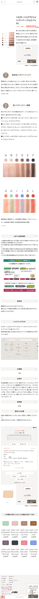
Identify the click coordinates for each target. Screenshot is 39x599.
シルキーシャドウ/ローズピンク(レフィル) (24, 551)
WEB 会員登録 (4, 578)
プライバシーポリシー (7, 591)
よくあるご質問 (11, 582)
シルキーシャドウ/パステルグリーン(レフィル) (5, 532)
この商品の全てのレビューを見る (19, 482)
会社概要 (3, 591)
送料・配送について (11, 576)
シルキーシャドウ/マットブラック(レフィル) (15, 551)
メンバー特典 (3, 580)
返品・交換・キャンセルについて (13, 580)
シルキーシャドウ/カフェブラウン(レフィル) (24, 532)
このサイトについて (4, 576)
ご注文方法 (3, 582)
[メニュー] (37, 1)
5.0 (22, 26)
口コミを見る (31, 26)
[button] (7, 47)
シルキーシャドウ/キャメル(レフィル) (33, 532)
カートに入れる (33, 61)
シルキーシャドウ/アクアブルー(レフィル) (33, 551)
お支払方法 (10, 578)
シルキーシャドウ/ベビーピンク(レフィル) (15, 532)
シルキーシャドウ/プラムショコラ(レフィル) (5, 551)
